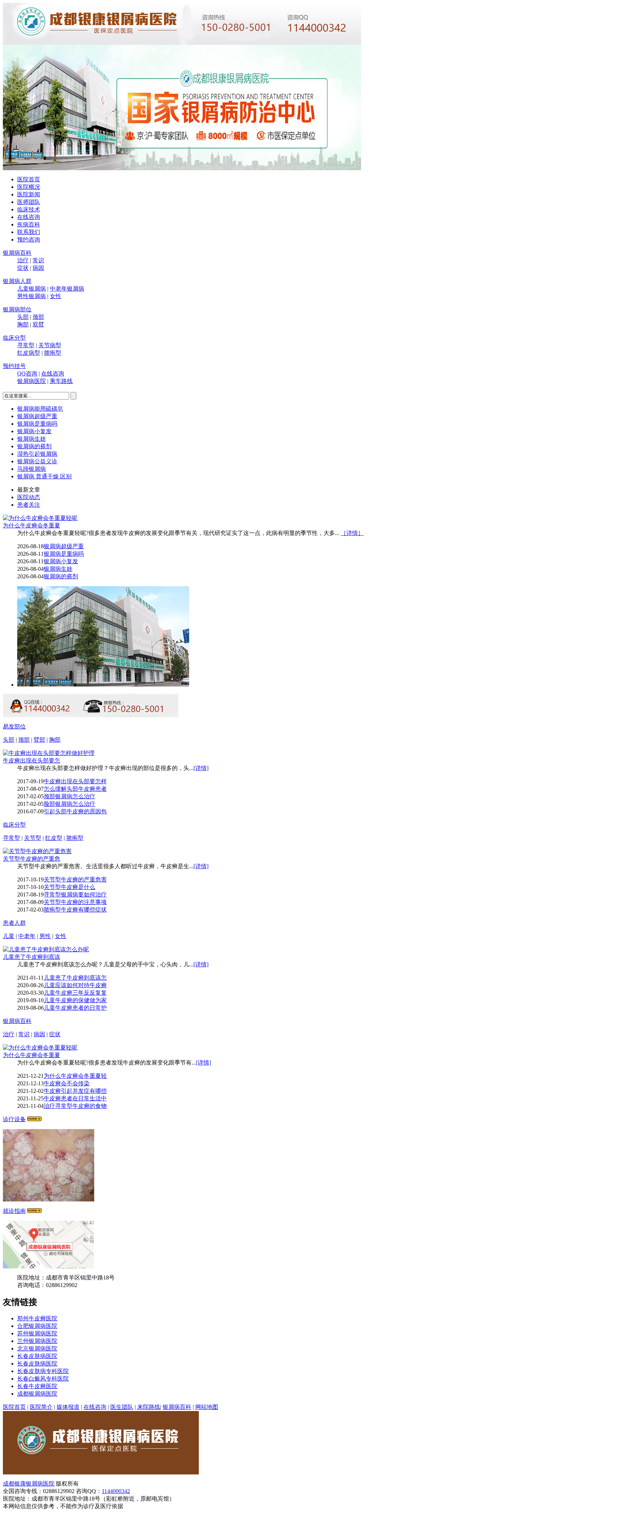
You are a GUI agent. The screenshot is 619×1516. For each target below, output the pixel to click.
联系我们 (28, 232)
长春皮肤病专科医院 (43, 1371)
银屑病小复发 (34, 431)
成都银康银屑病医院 (28, 1484)
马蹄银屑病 (31, 469)
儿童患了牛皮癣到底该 (31, 957)
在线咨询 (28, 217)
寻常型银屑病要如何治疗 (75, 894)
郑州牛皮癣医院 (37, 1318)
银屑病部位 (17, 309)
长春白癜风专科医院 (43, 1379)
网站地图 (206, 1407)
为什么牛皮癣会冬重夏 (31, 525)
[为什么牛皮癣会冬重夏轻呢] (40, 518)
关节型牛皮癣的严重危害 (75, 879)
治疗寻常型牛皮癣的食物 (75, 1106)
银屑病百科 (17, 253)
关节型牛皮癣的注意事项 (75, 902)
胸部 (23, 324)
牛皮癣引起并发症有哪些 (75, 1091)
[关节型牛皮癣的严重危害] (37, 851)
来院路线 (148, 1407)
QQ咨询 (27, 373)
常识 (38, 260)
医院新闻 (28, 194)
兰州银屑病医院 (37, 1341)
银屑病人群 (17, 281)
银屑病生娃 (31, 439)
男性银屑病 (31, 296)
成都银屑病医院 (37, 1394)
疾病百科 (28, 224)
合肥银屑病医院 (37, 1326)
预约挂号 (14, 366)
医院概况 (28, 187)
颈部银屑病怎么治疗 (69, 796)
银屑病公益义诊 (37, 461)
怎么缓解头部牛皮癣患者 (75, 789)
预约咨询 (28, 239)
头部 (23, 317)
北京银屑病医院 (37, 1348)
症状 (23, 268)
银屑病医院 (31, 381)
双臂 (38, 324)
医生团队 (121, 1407)
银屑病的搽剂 (34, 446)
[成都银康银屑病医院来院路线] (34, 1211)
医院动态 (28, 497)
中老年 (26, 936)
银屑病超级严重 (37, 416)
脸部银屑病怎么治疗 (69, 804)
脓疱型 (52, 353)
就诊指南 (14, 1211)
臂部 (39, 740)
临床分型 (14, 338)
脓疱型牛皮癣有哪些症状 (75, 910)
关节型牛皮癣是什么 (69, 887)
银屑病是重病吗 (37, 424)
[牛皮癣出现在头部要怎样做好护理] (49, 753)
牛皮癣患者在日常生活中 (75, 1098)
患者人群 (14, 923)
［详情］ (352, 533)
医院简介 (41, 1407)
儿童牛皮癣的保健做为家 (75, 1000)
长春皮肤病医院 (37, 1356)
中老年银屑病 (67, 289)
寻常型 (25, 345)
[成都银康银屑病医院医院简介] (101, 1472)
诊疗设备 (14, 1119)
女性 (55, 296)
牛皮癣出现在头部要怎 (31, 760)
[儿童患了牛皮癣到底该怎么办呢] (46, 949)
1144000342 (116, 1491)
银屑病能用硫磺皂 (40, 409)
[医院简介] (103, 685)
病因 (38, 268)
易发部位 (14, 726)
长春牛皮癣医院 (37, 1386)
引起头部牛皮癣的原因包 (75, 811)
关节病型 (49, 345)
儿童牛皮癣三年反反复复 (75, 993)
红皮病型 (28, 353)
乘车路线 (61, 381)
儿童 (8, 936)
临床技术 (28, 209)
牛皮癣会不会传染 (67, 1083)
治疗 (23, 260)
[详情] (200, 768)
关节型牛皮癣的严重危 (31, 859)
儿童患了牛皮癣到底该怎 (75, 978)
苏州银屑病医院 (37, 1333)
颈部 (38, 317)
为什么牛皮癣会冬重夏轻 (75, 1076)
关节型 (32, 838)
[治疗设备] (34, 1119)
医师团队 (28, 202)
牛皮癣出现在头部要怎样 (75, 781)
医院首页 (28, 179)
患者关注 (28, 505)
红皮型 (53, 838)
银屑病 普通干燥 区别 (44, 476)
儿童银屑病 (31, 289)
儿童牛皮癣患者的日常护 (75, 1008)
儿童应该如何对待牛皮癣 (75, 985)
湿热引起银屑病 (37, 454)
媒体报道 (68, 1407)
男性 (45, 936)
